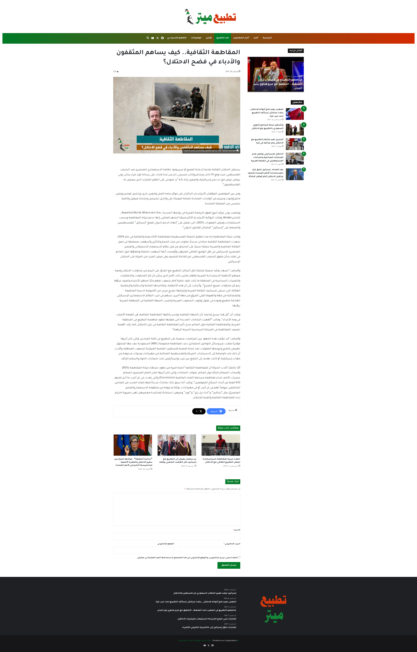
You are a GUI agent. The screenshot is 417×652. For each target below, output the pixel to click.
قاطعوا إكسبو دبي (176, 38)
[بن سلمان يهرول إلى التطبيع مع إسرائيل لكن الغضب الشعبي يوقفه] (176, 445)
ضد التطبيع (222, 38)
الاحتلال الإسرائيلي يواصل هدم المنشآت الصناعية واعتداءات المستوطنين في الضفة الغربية (267, 157)
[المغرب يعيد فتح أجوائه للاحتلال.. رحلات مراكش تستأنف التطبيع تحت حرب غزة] (295, 114)
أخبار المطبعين (241, 38)
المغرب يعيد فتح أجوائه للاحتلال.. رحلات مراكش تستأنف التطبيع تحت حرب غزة (266, 112)
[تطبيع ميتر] (208, 16)
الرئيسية (267, 38)
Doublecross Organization (225, 641)
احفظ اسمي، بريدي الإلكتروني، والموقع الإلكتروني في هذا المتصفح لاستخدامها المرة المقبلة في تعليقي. (187, 558)
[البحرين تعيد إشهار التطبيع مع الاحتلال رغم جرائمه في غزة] (295, 144)
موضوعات (196, 38)
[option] (276, 74)
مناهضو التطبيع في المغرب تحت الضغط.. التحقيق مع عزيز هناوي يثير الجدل (278, 84)
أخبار (256, 38)
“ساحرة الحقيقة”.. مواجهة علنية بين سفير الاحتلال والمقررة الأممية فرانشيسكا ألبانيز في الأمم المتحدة (133, 462)
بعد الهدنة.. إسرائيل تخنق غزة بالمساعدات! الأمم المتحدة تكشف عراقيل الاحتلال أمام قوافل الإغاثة (265, 173)
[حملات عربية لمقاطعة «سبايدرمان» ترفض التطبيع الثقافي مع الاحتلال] (220, 445)
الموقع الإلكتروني (165, 544)
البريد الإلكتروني (232, 544)
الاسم (236, 530)
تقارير (209, 38)
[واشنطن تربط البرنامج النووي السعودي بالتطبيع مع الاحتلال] (295, 130)
